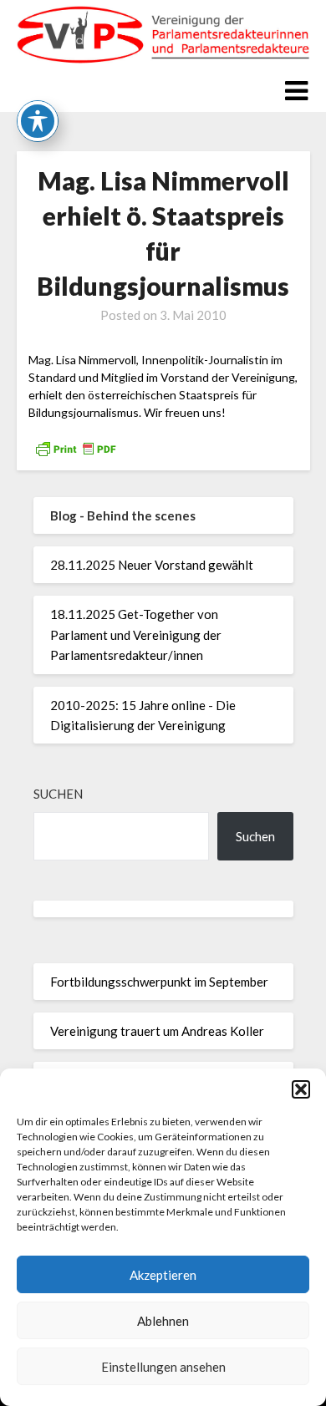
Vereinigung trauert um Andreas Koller (157, 1030)
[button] (301, 1089)
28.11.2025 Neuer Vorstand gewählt (151, 564)
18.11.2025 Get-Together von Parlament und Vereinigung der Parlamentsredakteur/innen (136, 634)
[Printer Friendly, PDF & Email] (75, 447)
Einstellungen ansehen (163, 1366)
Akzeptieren (163, 1274)
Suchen (58, 793)
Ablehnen (163, 1320)
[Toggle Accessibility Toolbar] (38, 121)
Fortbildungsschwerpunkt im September (159, 981)
